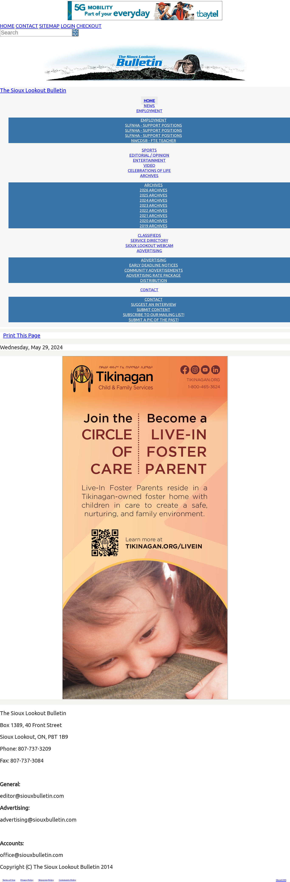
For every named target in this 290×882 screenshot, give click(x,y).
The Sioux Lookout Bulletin (33, 90)
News (149, 106)
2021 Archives (153, 215)
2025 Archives (153, 195)
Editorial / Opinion (149, 155)
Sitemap (49, 25)
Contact (27, 25)
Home (7, 25)
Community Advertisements (153, 270)
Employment (149, 111)
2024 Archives (153, 200)
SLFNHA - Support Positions (153, 125)
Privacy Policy (26, 880)
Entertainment (149, 160)
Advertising (149, 251)
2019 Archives (153, 226)
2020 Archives (153, 221)
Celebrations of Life (149, 170)
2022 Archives (153, 210)
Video (149, 165)
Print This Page (21, 335)
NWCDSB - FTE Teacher (153, 140)
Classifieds (149, 235)
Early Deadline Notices (153, 265)
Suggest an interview (153, 304)
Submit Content (153, 309)
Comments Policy (67, 880)
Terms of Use (9, 880)
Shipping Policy (46, 880)
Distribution (153, 280)
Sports (149, 150)
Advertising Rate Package (153, 275)
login (68, 25)
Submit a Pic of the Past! (154, 320)
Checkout (88, 25)
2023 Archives (153, 205)
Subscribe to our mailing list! (153, 314)
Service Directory (149, 240)
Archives (149, 175)
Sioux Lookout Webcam (149, 245)
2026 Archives (153, 190)
